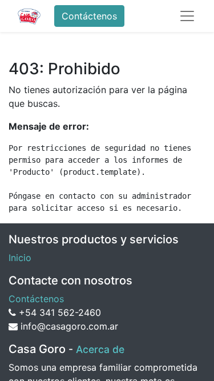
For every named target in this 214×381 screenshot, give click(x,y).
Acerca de (100, 349)
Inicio (20, 257)
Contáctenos (89, 16)
